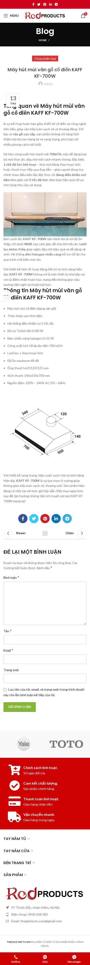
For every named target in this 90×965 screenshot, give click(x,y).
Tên (7, 631)
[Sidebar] (6, 295)
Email (8, 650)
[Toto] (66, 744)
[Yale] (23, 743)
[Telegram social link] (56, 4)
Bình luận (11, 577)
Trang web (11, 670)
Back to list (45, 533)
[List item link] (45, 914)
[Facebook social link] (33, 4)
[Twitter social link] (39, 4)
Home (43, 40)
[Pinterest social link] (45, 4)
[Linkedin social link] (50, 4)
